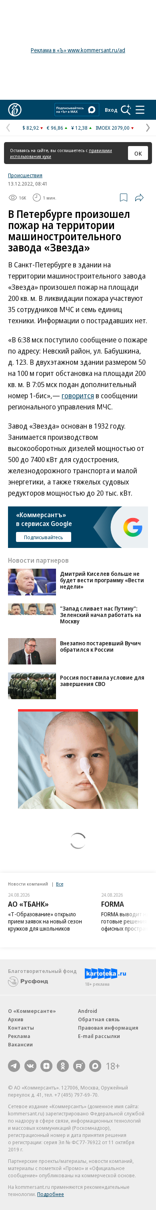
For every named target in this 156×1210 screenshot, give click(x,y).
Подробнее (50, 1194)
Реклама (19, 1036)
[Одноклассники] (63, 1066)
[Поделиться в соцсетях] (139, 197)
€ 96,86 (55, 127)
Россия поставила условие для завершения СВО (102, 681)
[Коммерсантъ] (15, 110)
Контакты (21, 1027)
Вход (111, 109)
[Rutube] (79, 1066)
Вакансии (20, 1044)
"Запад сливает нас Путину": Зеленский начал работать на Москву (100, 615)
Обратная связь (99, 1019)
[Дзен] (46, 1066)
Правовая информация (108, 1027)
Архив (15, 1019)
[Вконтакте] (30, 1066)
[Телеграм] (14, 1066)
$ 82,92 (30, 127)
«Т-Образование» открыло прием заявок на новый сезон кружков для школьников (45, 921)
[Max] (95, 1066)
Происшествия (25, 175)
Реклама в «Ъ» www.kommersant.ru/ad (78, 50)
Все (59, 884)
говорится (78, 395)
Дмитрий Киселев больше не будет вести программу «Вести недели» (102, 580)
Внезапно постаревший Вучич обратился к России (100, 646)
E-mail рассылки (99, 1036)
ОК (138, 153)
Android (87, 1010)
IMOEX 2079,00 (113, 127)
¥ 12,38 (79, 127)
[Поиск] (126, 110)
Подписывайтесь (43, 537)
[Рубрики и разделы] (140, 110)
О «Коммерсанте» (32, 1010)
